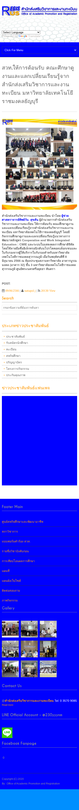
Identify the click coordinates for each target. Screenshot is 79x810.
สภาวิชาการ (10, 531)
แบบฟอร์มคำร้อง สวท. (16, 541)
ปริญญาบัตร (14, 362)
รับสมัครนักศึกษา (17, 342)
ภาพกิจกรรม (10, 600)
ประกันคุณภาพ (15, 375)
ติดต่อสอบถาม (11, 590)
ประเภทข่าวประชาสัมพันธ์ (25, 326)
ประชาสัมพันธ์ (15, 336)
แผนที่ (5, 571)
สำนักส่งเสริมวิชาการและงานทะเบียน (29, 700)
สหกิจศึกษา (13, 355)
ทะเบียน (11, 349)
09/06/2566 (12, 290)
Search (8, 298)
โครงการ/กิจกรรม (17, 368)
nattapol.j (30, 290)
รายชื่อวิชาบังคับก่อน (15, 551)
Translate (34, 36)
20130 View (48, 290)
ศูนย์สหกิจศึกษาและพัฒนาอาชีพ (22, 521)
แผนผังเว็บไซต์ (11, 580)
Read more (7, 705)
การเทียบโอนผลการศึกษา (18, 561)
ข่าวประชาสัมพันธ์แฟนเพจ (26, 388)
